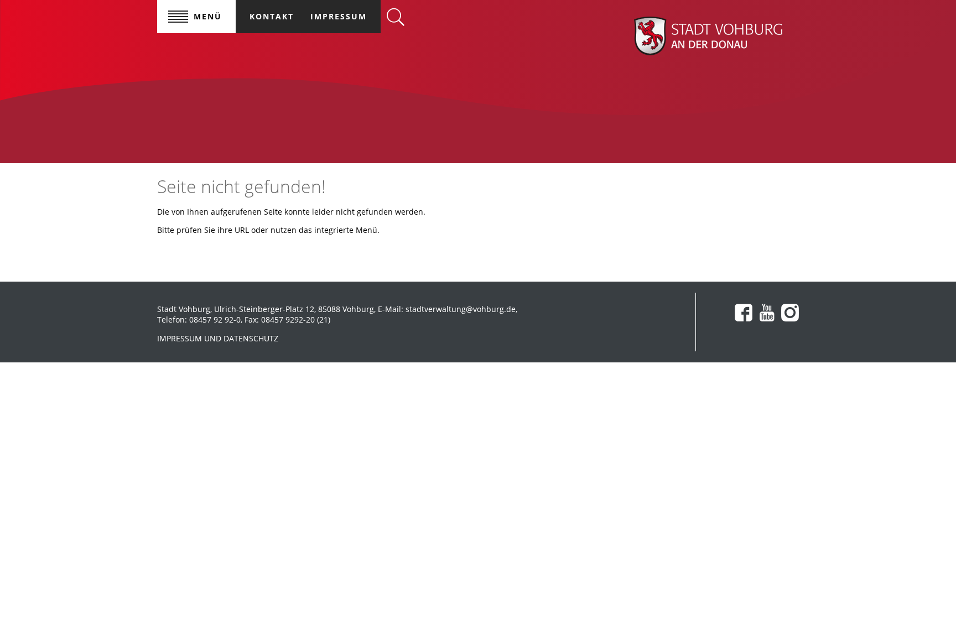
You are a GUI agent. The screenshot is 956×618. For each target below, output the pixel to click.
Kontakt (272, 16)
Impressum (338, 16)
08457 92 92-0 (215, 319)
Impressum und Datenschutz (217, 338)
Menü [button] (208, 16)
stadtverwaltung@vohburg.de (461, 309)
